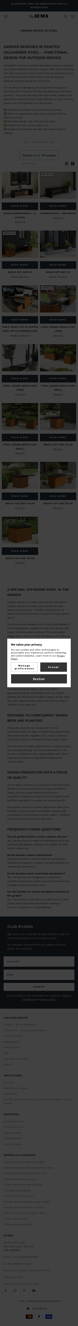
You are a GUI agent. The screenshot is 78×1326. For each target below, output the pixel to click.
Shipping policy (12, 1041)
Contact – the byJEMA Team (20, 1024)
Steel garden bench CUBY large (58, 329)
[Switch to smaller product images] (72, 163)
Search (7, 1064)
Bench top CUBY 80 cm (58, 503)
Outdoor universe (14, 1121)
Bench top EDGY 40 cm (20, 503)
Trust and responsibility (17, 1190)
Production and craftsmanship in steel (25, 1173)
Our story (9, 1082)
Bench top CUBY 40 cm (58, 444)
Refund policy (11, 1047)
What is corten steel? (16, 1218)
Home (26, 142)
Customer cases (13, 1144)
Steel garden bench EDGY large (20, 387)
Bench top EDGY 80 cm (20, 558)
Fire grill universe (13, 1127)
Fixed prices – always (16, 1088)
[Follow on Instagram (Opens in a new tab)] (15, 1290)
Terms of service (13, 1036)
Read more (19, 206)
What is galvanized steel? (18, 1224)
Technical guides (13, 1138)
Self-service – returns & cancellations (25, 1030)
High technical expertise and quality (24, 1162)
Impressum (10, 1093)
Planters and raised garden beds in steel (27, 1201)
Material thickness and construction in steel (29, 1167)
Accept (53, 667)
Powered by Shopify (50, 1301)
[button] (39, 1308)
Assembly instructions (16, 1058)
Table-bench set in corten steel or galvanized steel (20, 329)
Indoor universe (13, 1132)
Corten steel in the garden (19, 1196)
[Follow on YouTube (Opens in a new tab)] (34, 1290)
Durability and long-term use (20, 1179)
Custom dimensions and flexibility (23, 1184)
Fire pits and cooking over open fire (24, 1207)
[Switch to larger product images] (66, 163)
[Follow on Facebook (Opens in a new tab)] (5, 1290)
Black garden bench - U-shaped (20, 215)
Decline (39, 678)
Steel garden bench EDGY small (20, 446)
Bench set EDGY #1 (58, 272)
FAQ (6, 1053)
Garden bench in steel (43, 142)
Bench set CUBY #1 (20, 272)
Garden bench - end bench (58, 213)
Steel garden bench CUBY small (58, 387)
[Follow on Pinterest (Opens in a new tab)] (24, 1290)
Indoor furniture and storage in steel (24, 1213)
